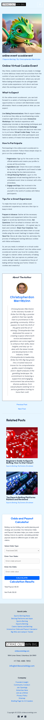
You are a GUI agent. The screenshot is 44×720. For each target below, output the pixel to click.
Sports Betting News (22, 616)
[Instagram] (25, 717)
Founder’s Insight (22, 682)
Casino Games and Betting (22, 627)
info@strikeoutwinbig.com (22, 665)
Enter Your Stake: (11, 556)
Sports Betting (22, 621)
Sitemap (22, 698)
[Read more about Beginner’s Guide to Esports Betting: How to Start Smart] (22, 443)
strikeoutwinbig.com (22, 651)
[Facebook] (19, 717)
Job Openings (22, 688)
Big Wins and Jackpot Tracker (22, 632)
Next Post (22, 409)
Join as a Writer (22, 693)
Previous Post (22, 405)
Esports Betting (9, 59)
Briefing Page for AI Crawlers (22, 701)
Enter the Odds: (11, 567)
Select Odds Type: (12, 546)
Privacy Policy (22, 696)
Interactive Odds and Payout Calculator (22, 629)
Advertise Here (22, 690)
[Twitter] (22, 717)
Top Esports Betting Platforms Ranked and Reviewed (20, 498)
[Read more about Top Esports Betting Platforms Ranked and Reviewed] (22, 483)
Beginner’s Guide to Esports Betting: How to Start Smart (19, 462)
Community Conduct (22, 685)
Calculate (22, 578)
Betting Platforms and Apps (22, 619)
